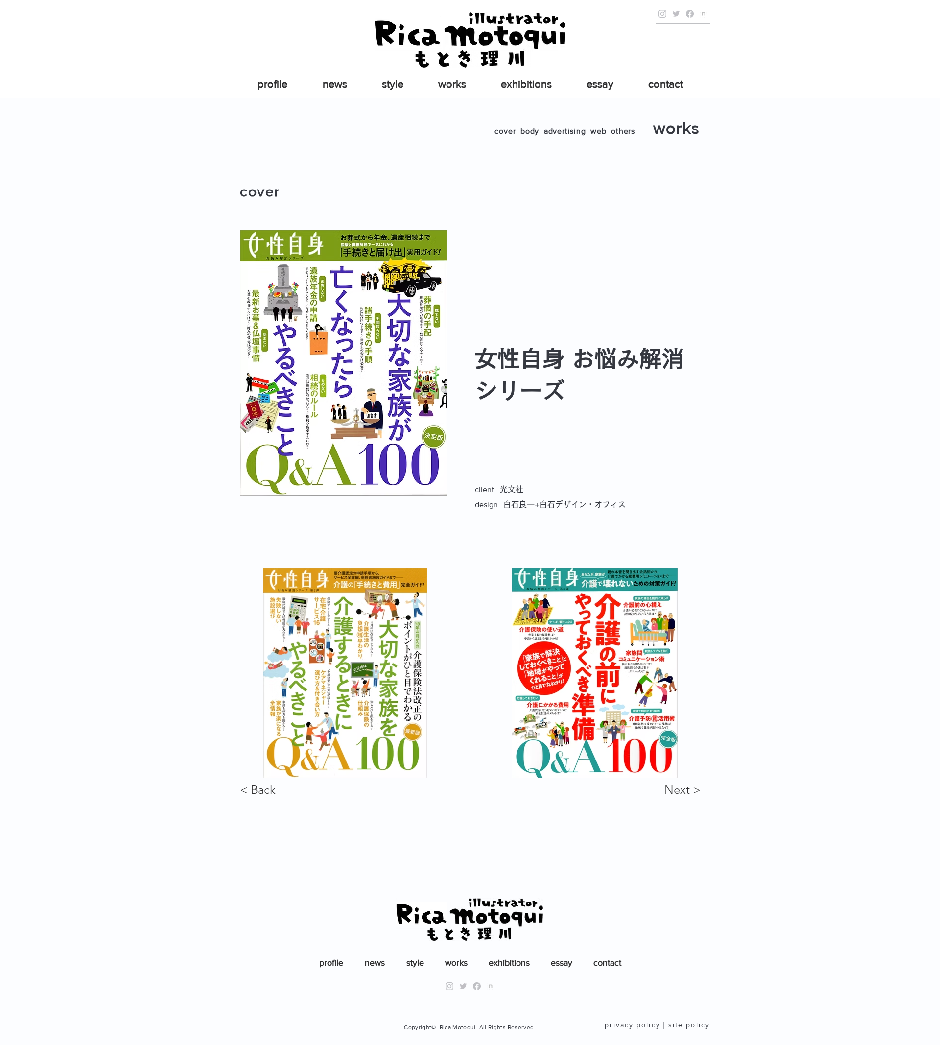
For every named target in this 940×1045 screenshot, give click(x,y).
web (598, 131)
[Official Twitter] (676, 14)
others (623, 131)
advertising (565, 131)
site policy (689, 1025)
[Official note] (703, 14)
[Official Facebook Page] (690, 14)
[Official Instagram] (662, 14)
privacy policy (632, 1025)
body (529, 131)
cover (505, 131)
